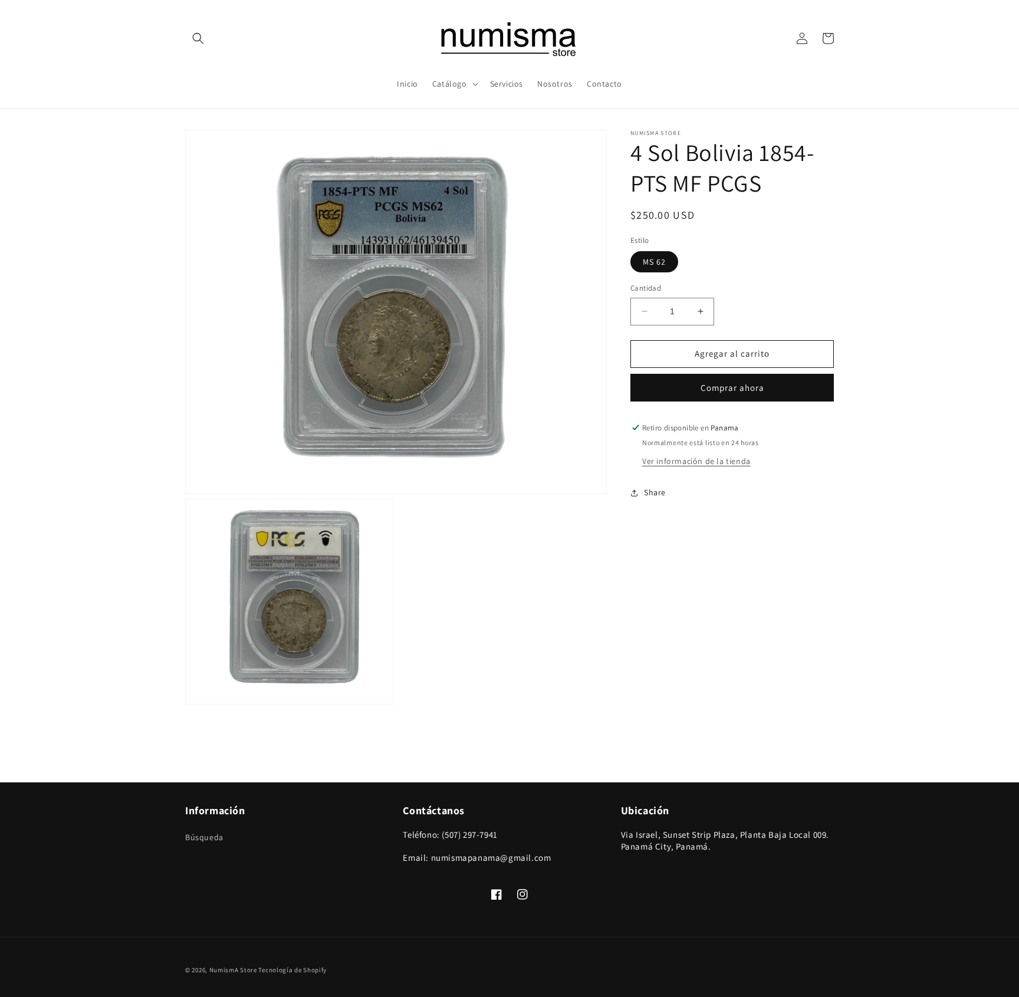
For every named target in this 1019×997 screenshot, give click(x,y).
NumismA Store (233, 970)
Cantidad (645, 288)
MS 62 (654, 261)
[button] (198, 38)
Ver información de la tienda (696, 461)
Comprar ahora (732, 387)
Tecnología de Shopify (292, 970)
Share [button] (655, 492)
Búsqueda (204, 837)
